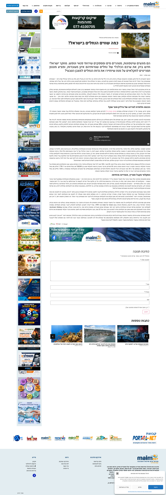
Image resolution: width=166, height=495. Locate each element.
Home (116, 38)
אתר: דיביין (20, 493)
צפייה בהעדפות (124, 487)
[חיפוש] (41, 11)
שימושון (36, 6)
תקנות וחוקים (47, 6)
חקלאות (67, 6)
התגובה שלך (144, 260)
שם (147, 284)
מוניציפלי (85, 6)
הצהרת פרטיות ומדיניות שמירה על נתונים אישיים (140, 491)
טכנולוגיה (98, 6)
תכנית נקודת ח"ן (111, 111)
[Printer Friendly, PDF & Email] (58, 224)
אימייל (146, 292)
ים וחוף (76, 6)
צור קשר (25, 6)
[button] (117, 473)
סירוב (139, 487)
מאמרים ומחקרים (133, 6)
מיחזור (119, 6)
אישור (156, 487)
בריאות (58, 6)
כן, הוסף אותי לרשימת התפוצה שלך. (136, 307)
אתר (148, 299)
